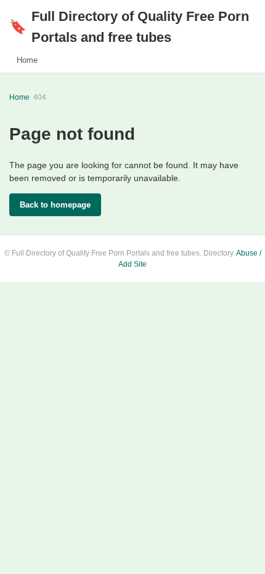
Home (27, 60)
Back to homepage (55, 204)
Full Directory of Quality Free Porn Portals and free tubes (129, 27)
